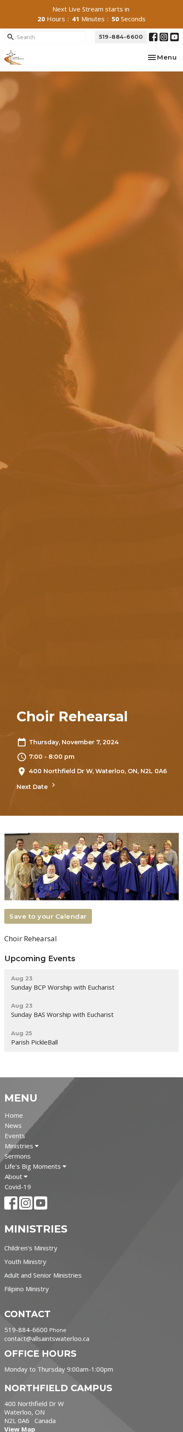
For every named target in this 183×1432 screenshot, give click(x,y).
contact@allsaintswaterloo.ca (46, 1338)
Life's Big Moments (34, 1166)
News (13, 1125)
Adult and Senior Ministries (43, 1275)
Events (15, 1135)
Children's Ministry (30, 1248)
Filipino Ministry (26, 1288)
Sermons (18, 1156)
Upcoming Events (39, 958)
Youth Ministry (25, 1261)
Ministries (20, 1146)
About (14, 1176)
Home (14, 1115)
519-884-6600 (121, 36)
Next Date (33, 787)
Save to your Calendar (48, 916)
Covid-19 (18, 1186)
